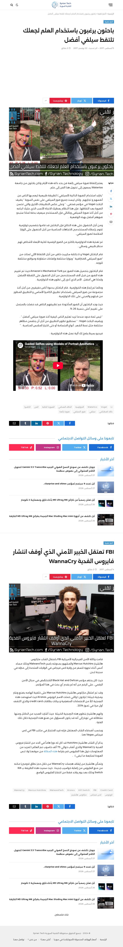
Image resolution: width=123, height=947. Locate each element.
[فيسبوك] (111, 191)
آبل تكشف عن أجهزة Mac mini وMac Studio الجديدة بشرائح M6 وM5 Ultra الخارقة (52, 516)
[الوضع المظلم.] (17, 5)
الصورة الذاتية (48, 407)
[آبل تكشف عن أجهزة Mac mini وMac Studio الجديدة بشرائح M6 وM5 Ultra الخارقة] (106, 519)
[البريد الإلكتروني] (111, 222)
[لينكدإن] (111, 206)
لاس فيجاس (95, 795)
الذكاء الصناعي (65, 407)
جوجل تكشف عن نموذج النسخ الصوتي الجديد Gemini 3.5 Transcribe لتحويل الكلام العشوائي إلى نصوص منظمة (54, 469)
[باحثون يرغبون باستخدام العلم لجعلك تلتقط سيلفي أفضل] (61, 141)
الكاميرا (27, 407)
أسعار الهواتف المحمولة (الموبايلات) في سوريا (75, 939)
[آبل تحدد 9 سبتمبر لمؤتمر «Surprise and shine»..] (106, 487)
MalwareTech (57, 790)
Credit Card (106, 790)
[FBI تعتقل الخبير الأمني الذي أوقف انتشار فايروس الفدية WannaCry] (61, 618)
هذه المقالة (50, 751)
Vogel (104, 407)
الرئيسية (111, 14)
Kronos (71, 790)
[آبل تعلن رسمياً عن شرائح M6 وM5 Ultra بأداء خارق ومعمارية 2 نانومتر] (106, 503)
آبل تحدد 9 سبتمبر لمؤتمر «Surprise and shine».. (69, 483)
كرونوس (108, 795)
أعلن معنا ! (45, 939)
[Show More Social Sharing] (46, 101)
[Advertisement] (61, 74)
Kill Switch (84, 790)
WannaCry (19, 790)
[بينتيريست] (111, 214)
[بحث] (12, 5)
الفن (36, 407)
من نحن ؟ (32, 939)
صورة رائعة (64, 411)
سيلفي (92, 411)
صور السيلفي (79, 411)
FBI (95, 790)
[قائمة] (110, 5)
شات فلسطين (62, 914)
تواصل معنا (18, 939)
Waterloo (92, 407)
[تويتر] (111, 199)
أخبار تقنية (102, 14)
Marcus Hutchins (37, 790)
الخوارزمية (79, 407)
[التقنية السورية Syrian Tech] (61, 5)
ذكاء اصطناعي (105, 411)
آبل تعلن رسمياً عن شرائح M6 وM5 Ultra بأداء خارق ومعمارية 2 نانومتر (58, 500)
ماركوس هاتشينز (78, 795)
